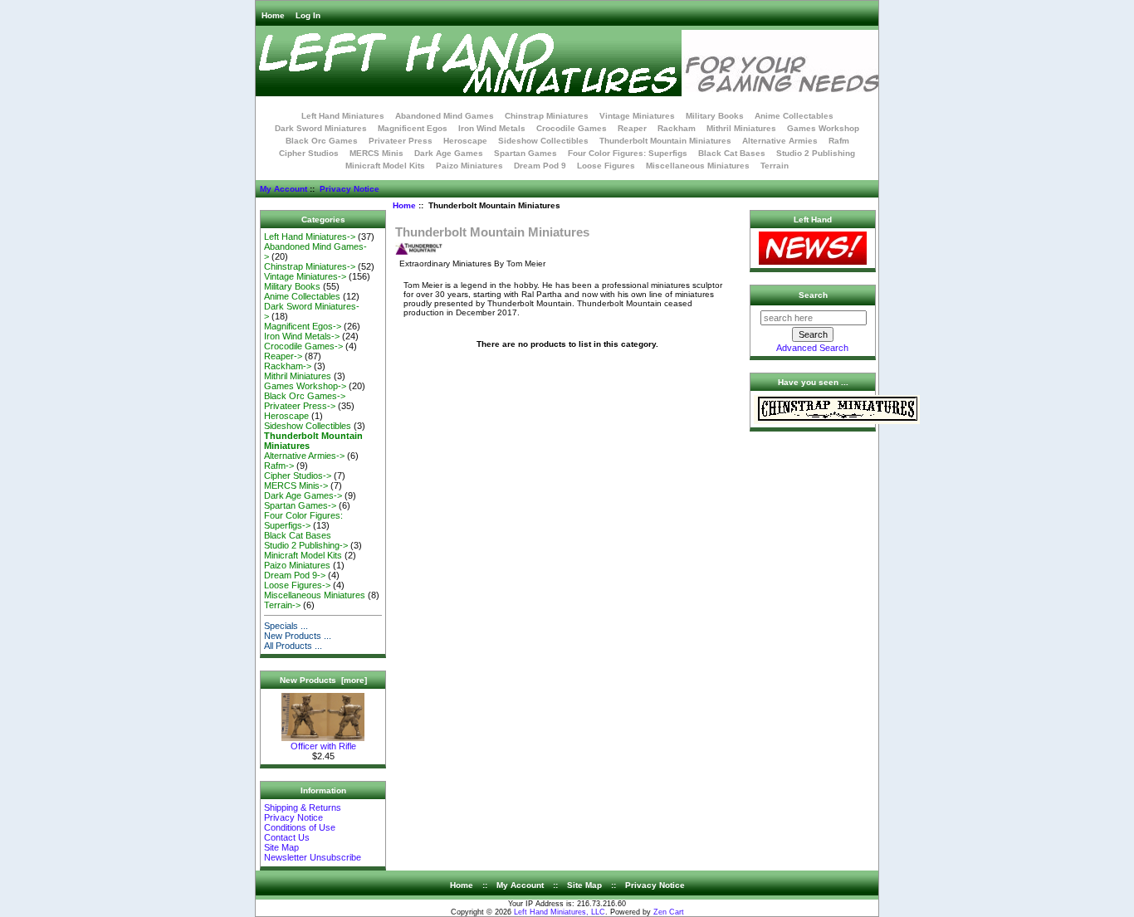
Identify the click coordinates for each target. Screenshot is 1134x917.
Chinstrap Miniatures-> (309, 266)
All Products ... (293, 646)
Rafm (839, 140)
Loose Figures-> (297, 585)
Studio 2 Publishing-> (306, 545)
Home (273, 15)
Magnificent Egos (412, 128)
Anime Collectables (794, 115)
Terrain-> (282, 605)
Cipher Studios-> (297, 475)
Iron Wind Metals (491, 128)
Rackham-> (287, 366)
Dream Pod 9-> (294, 575)
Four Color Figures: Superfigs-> (303, 520)
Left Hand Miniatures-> (309, 236)
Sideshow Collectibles (543, 140)
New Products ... (297, 636)
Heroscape (465, 140)
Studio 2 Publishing (815, 153)
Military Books (715, 115)
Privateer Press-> (299, 406)
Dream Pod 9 (540, 165)
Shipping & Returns (302, 807)
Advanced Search (812, 348)
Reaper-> (283, 356)
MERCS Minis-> (296, 485)
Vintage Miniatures (637, 115)
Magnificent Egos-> (302, 326)
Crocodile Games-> (303, 346)
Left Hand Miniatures (342, 115)
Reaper (632, 128)
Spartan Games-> (300, 505)
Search (813, 295)
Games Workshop (823, 128)
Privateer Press (401, 140)
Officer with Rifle (323, 746)
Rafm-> (279, 466)
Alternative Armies (780, 140)
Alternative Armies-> (304, 456)
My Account (283, 188)
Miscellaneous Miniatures (698, 165)
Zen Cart (668, 912)
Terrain (774, 165)
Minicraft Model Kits (385, 165)
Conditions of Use (299, 827)
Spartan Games (525, 153)
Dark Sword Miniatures (321, 128)
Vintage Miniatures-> (305, 276)
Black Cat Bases (731, 153)
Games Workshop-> (305, 386)
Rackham (676, 128)
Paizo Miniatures (469, 165)
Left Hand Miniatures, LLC (559, 912)
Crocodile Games (571, 128)
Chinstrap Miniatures (547, 115)
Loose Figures (606, 165)
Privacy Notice (349, 188)
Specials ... (286, 626)
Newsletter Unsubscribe (312, 857)
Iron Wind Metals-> (302, 336)
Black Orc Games (322, 140)
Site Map (281, 847)
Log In (308, 15)
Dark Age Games (448, 153)
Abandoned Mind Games (444, 115)
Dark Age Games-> (303, 495)
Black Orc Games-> (304, 396)
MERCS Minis (376, 153)
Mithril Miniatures (741, 128)
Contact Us (287, 837)
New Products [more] (323, 680)
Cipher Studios (309, 153)
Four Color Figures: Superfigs (627, 153)
